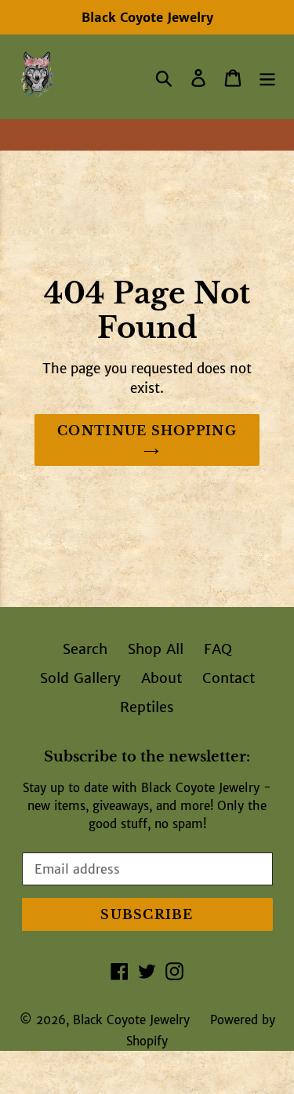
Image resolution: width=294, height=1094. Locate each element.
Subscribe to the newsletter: (147, 757)
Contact (228, 678)
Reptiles (147, 707)
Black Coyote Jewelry (131, 1019)
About (161, 678)
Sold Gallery (80, 678)
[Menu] (267, 76)
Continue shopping (147, 430)
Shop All (155, 649)
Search (85, 649)
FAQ (218, 649)
